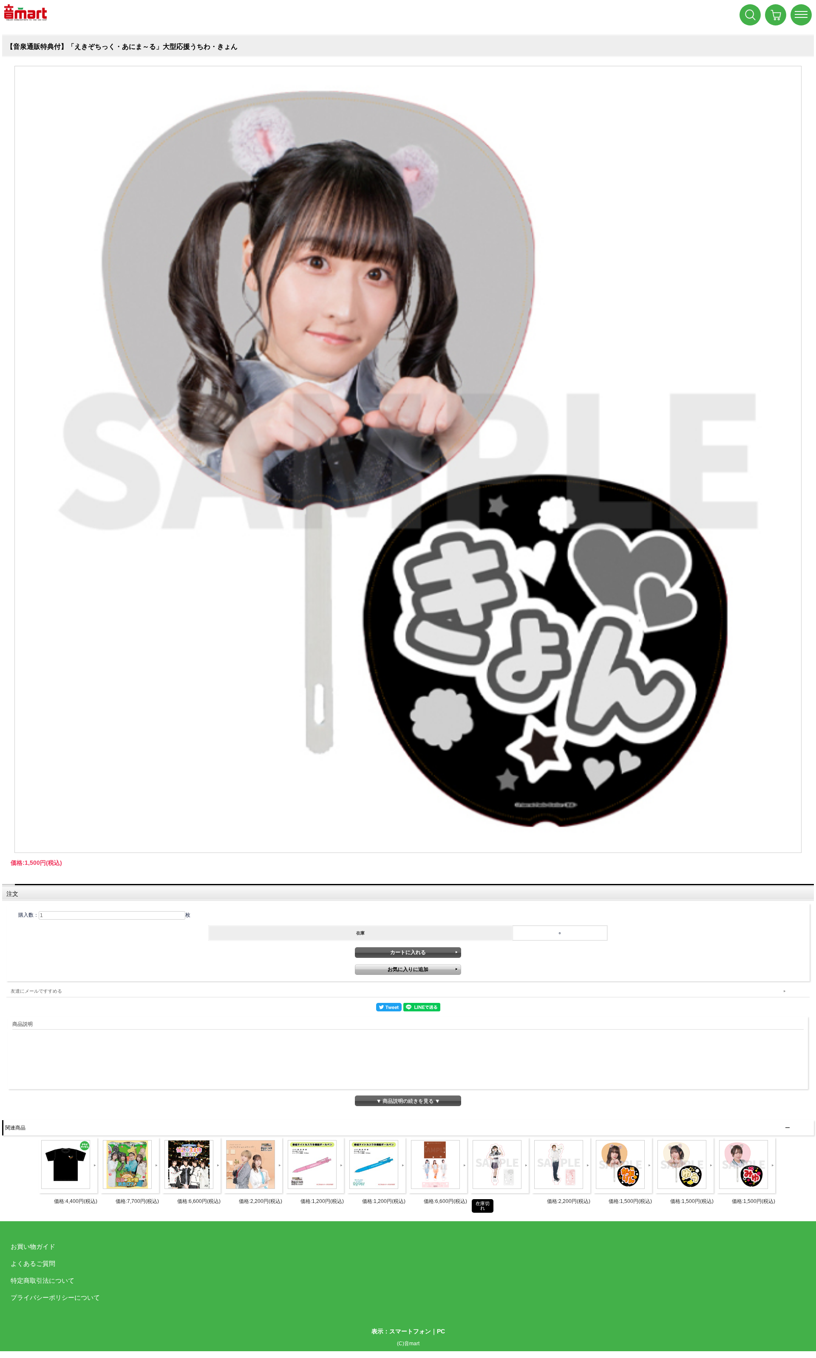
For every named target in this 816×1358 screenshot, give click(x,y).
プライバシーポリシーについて (55, 1297)
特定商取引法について (42, 1280)
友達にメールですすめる (36, 991)
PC (441, 1331)
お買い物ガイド (33, 1246)
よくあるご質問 (33, 1263)
